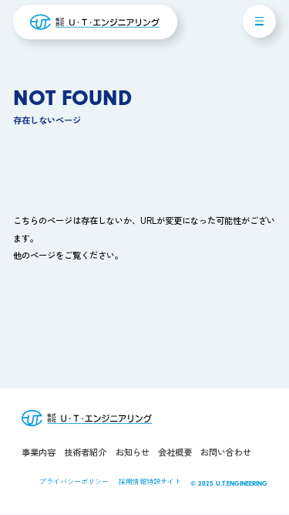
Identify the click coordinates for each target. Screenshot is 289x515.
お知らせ (133, 452)
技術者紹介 (85, 452)
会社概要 (175, 452)
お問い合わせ (225, 452)
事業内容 (38, 452)
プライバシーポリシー (74, 481)
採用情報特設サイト (150, 481)
